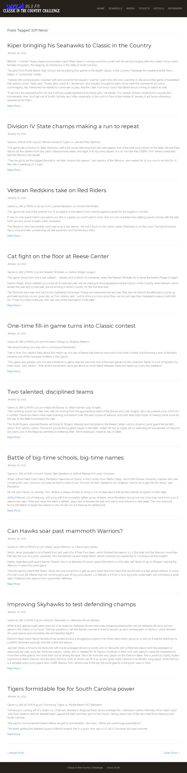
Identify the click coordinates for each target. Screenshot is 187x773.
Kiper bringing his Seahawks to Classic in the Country (79, 45)
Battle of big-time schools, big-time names (65, 457)
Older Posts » (172, 752)
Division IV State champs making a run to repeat (73, 126)
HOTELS (159, 8)
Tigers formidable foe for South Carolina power (71, 688)
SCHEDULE (115, 8)
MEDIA (130, 8)
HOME (100, 8)
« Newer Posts (15, 752)
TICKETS (144, 8)
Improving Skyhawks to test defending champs (71, 604)
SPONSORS (175, 8)
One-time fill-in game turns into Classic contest (71, 325)
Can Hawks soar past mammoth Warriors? (65, 531)
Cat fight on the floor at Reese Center (58, 256)
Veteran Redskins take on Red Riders (56, 190)
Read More (13, 105)
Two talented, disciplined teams (50, 391)
